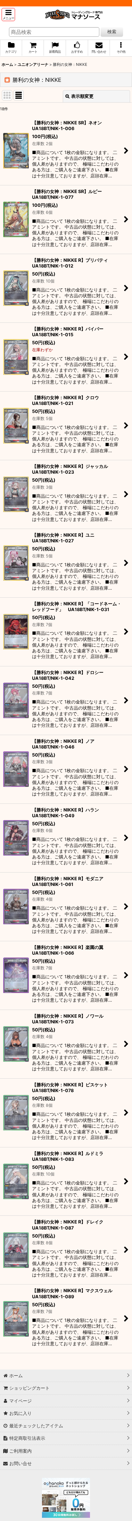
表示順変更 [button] (82, 96)
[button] (8, 14)
